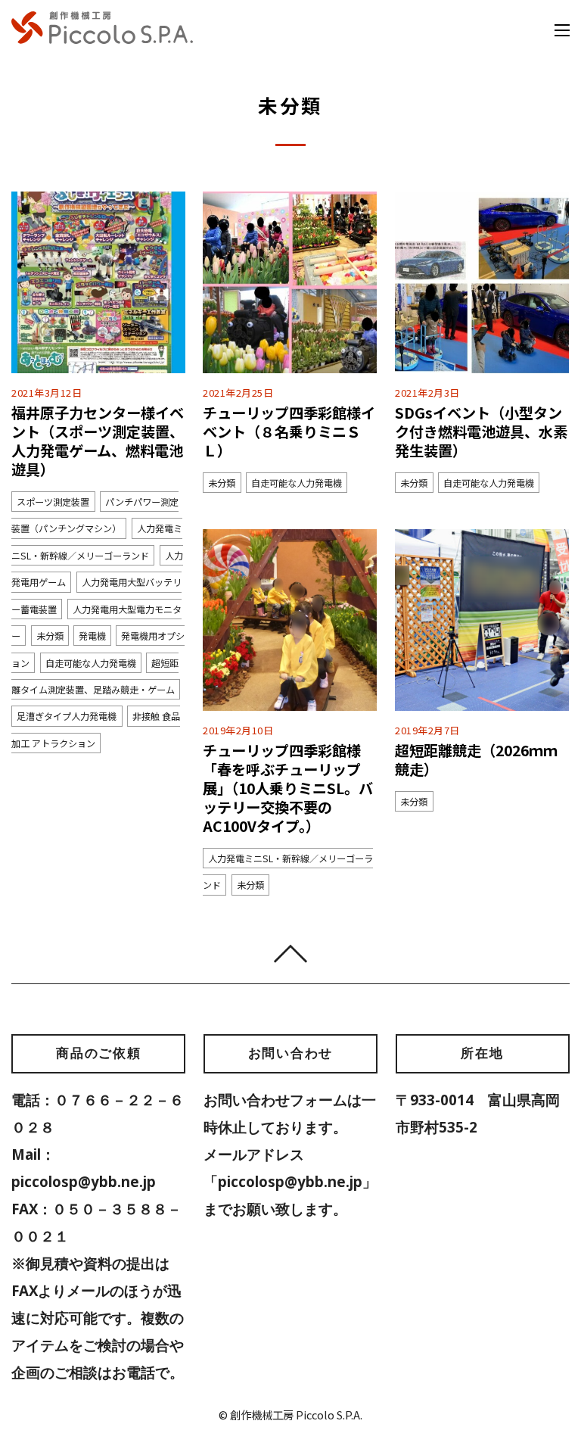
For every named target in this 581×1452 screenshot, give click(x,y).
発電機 (92, 636)
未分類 (50, 636)
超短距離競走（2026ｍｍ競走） (476, 760)
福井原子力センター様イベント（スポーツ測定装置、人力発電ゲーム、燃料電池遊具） (97, 441)
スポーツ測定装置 (53, 502)
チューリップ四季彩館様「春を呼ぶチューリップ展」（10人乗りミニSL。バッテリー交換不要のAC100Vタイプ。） (288, 788)
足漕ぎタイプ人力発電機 (67, 716)
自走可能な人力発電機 (90, 662)
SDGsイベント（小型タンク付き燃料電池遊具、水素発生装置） (481, 431)
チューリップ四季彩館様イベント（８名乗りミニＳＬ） (289, 431)
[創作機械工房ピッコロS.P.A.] (102, 35)
